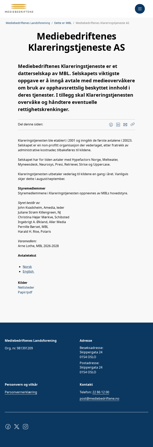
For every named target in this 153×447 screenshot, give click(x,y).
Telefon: (94, 392)
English (28, 271)
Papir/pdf (26, 292)
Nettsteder (26, 287)
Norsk (27, 266)
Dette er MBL (63, 23)
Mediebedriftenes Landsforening (28, 23)
